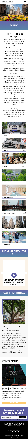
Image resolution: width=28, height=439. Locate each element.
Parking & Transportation (14, 403)
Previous (2, 273)
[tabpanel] (14, 273)
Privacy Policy (12, 437)
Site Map (17, 437)
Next (26, 273)
